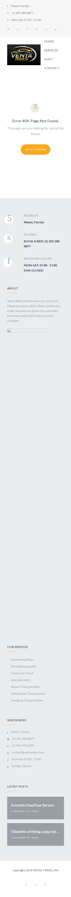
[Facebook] (8, 29)
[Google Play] (37, 29)
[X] (18, 29)
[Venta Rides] (24, 54)
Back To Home (35, 149)
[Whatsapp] (27, 29)
